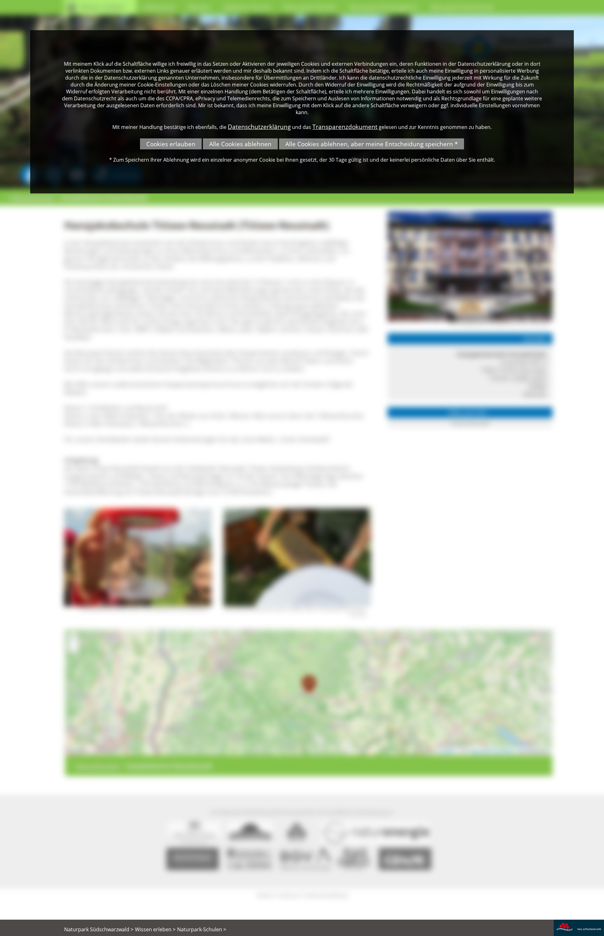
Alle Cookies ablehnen (240, 144)
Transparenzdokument (345, 127)
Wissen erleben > (155, 929)
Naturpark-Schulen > (201, 929)
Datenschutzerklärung (259, 127)
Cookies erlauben (170, 144)
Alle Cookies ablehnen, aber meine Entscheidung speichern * (371, 144)
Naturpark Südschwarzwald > (98, 929)
